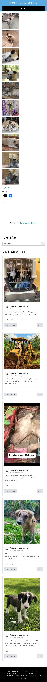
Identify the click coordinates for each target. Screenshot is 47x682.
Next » (8, 188)
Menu (23, 8)
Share (39, 325)
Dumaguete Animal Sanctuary (23, 3)
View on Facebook (10, 325)
